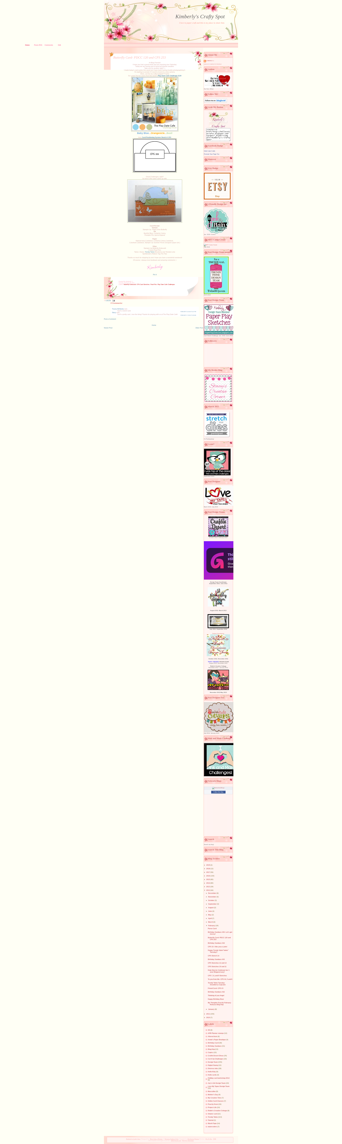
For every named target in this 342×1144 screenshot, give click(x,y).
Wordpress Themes (193, 1139)
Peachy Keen (213, 1104)
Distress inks (213, 1068)
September (212, 904)
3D (209, 1030)
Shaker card (213, 1114)
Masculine (212, 1091)
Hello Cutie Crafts (209, 151)
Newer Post (108, 328)
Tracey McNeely (118, 309)
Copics (211, 1052)
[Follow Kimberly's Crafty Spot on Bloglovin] (215, 102)
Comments (49, 45)
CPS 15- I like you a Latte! (217, 947)
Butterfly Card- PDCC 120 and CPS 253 (139, 57)
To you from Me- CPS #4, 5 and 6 (220, 979)
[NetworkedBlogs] (218, 788)
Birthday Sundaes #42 (216, 992)
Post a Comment (110, 319)
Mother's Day (213, 1095)
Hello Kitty (212, 1072)
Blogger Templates (188, 1140)
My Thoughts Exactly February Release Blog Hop (219, 1004)
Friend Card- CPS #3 (215, 988)
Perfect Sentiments (218, 633)
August (211, 908)
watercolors (212, 1127)
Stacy (114, 312)
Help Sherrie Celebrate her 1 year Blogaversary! (219, 971)
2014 (208, 883)
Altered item (213, 1036)
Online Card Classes (216, 1101)
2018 (208, 869)
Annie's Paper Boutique (217, 1040)
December (212, 893)
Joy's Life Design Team (217, 1083)
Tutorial (211, 1120)
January (211, 1009)
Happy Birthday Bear (216, 999)
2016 (208, 876)
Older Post (199, 328)
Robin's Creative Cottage (217, 1111)
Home (27, 45)
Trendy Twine (150, 252)
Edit (59, 45)
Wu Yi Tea (208, 1139)
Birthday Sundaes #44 (216, 943)
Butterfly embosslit (130, 284)
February (211, 926)
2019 (208, 865)
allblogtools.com (176, 1140)
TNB (214, 1139)
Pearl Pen (153, 284)
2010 (208, 1017)
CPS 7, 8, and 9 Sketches (217, 976)
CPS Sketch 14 (213, 956)
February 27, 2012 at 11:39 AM (188, 315)
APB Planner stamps (216, 1033)
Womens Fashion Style (171, 1139)
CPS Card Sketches (143, 284)
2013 (208, 887)
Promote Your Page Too (211, 154)
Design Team (213, 1062)
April (210, 918)
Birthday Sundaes (215, 1046)
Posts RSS (38, 45)
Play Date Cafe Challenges (166, 284)
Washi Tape (212, 1123)
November (212, 897)
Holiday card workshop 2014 (219, 1078)
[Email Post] (113, 300)
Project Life (212, 1107)
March (210, 922)
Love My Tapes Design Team (219, 1086)
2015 (208, 879)
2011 (208, 1014)
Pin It (155, 275)
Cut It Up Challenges (216, 1059)
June (210, 911)
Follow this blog (218, 792)
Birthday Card (213, 1043)
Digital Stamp (213, 1065)
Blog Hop (211, 1049)
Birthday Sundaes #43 (216, 959)
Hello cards (212, 1075)
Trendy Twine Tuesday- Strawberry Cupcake (217, 984)
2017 (208, 872)
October (211, 900)
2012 (208, 890)
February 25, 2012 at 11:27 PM (188, 311)
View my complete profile (213, 64)
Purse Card (212, 929)
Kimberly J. (210, 60)
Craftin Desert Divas (216, 1056)
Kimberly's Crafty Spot (200, 16)
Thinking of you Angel (216, 995)
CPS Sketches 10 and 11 (217, 967)
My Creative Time (215, 1098)
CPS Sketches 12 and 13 (217, 963)
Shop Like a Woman (156, 1139)
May (210, 915)
